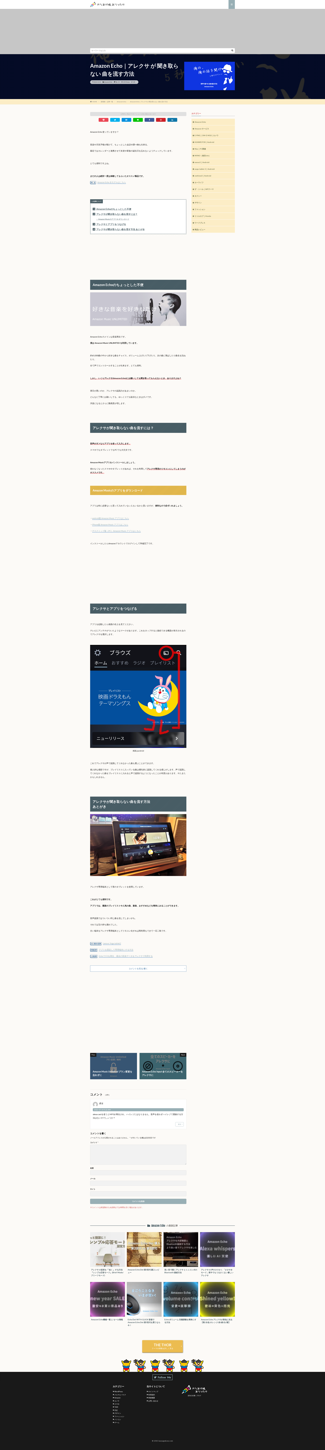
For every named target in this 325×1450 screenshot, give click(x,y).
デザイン (198, 203)
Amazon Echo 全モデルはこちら (111, 182)
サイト (92, 1189)
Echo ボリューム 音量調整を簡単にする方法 (180, 1321)
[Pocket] (103, 120)
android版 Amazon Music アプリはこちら (110, 518)
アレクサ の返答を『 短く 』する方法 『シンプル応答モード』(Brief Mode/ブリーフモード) (107, 1273)
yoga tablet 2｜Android (205, 169)
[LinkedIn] (172, 120)
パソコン (117, 1419)
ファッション (200, 209)
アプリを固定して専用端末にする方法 (116, 949)
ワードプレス (200, 223)
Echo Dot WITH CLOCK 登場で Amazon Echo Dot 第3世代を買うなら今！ (144, 1322)
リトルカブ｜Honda (203, 216)
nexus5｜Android (202, 162)
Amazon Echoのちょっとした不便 (112, 209)
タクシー (198, 196)
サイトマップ (153, 1392)
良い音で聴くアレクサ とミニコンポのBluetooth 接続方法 (180, 1271)
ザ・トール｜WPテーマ (204, 189)
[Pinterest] (161, 120)
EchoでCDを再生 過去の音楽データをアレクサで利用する (126, 956)
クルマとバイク (120, 1395)
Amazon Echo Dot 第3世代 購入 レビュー (143, 1271)
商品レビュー (200, 229)
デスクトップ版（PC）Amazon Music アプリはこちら (116, 531)
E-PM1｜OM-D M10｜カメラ (206, 135)
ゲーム (116, 1422)
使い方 (118, 82)
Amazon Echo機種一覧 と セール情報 (107, 1319)
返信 (179, 1124)
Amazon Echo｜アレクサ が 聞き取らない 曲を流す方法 (149, 102)
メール (92, 1178)
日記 (116, 1410)
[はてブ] (126, 120)
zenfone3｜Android (203, 176)
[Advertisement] (162, 29)
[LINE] (138, 120)
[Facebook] (149, 120)
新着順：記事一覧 (107, 102)
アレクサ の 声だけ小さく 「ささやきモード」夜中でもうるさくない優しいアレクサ (217, 1273)
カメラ (116, 1401)
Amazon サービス (202, 129)
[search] (232, 50)
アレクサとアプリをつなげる (109, 224)
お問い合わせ (153, 1401)
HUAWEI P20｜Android (204, 142)
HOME (94, 102)
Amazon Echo (108, 82)
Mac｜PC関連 (200, 149)
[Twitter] (115, 120)
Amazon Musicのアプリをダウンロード (113, 219)
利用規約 (151, 1395)
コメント (94, 1142)
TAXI (116, 1407)
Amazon (117, 1398)
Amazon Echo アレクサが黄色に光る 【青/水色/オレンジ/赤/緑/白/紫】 (216, 1321)
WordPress (118, 1392)
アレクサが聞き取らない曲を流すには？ (115, 214)
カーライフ (199, 182)
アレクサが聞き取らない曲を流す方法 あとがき (119, 229)
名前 (92, 1168)
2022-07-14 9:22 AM (102, 1110)
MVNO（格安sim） (202, 155)
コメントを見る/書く (138, 968)
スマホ (116, 1404)
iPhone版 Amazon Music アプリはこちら (110, 524)
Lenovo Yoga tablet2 (112, 943)
